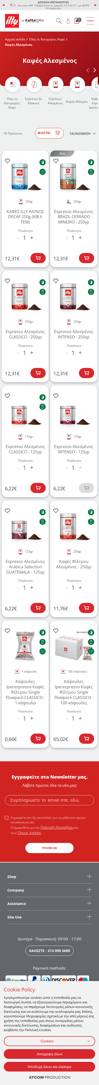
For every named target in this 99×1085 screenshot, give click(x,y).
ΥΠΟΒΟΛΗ (49, 848)
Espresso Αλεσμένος (55, 101)
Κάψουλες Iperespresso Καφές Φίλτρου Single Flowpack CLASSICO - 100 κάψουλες (73, 692)
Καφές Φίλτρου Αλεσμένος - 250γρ (74, 564)
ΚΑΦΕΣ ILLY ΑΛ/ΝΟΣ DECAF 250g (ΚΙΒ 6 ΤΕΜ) (25, 217)
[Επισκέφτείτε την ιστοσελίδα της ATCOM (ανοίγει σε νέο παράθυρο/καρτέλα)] (49, 1077)
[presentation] (3, 5)
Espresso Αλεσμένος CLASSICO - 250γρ (25, 334)
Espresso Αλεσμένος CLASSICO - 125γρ (25, 449)
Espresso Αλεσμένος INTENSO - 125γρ (73, 449)
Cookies (47, 1041)
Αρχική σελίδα (15, 39)
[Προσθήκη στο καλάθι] (38, 258)
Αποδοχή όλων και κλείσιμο (49, 1067)
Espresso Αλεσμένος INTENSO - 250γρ (73, 334)
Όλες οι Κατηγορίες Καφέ (47, 39)
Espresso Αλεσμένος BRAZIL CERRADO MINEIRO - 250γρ (73, 217)
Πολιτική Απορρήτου (57, 827)
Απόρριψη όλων (49, 1054)
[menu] (90, 21)
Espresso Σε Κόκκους (33, 101)
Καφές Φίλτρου (77, 101)
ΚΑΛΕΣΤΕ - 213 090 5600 (49, 950)
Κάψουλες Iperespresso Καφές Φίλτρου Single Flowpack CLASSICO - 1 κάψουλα (25, 692)
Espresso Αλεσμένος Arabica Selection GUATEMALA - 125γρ (25, 567)
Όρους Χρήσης (29, 832)
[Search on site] (59, 21)
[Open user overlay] (68, 21)
